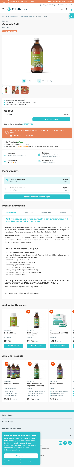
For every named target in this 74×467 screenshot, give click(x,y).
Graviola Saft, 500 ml (40, 16)
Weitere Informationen (12, 450)
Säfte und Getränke (26, 16)
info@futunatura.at (66, 5)
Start (5, 16)
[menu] (4, 9)
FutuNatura (5, 21)
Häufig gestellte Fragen (49, 5)
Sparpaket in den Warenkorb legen (37, 197)
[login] (66, 9)
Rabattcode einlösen (61, 1)
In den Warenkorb (51, 119)
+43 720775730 (27, 124)
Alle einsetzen (21, 456)
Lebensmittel (14, 16)
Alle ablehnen (12, 461)
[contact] (62, 9)
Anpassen (30, 461)
